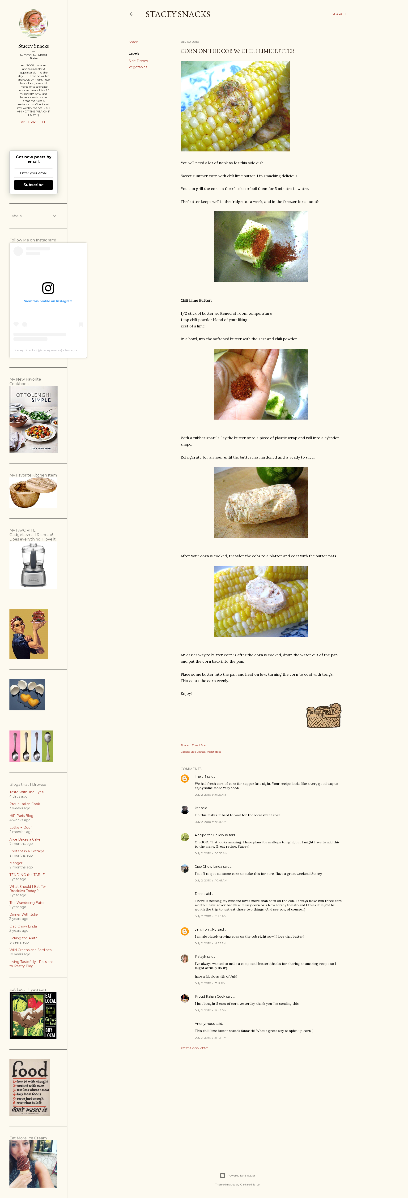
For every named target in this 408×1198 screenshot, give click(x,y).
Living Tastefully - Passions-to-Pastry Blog (32, 964)
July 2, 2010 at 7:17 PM (210, 983)
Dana (199, 894)
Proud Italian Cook (210, 996)
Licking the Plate (23, 938)
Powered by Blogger (241, 1175)
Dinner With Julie (23, 914)
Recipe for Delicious (211, 835)
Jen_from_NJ (206, 929)
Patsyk (200, 956)
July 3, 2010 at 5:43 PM (210, 1037)
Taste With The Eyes (26, 792)
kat (197, 808)
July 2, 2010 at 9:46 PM (210, 1010)
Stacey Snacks (178, 14)
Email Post (199, 745)
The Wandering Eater (27, 903)
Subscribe (33, 185)
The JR (200, 776)
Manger (15, 863)
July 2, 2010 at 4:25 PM (210, 943)
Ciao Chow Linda (208, 866)
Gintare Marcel (250, 1184)
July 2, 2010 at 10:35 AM (211, 853)
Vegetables (138, 67)
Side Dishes (138, 61)
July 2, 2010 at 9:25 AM (210, 794)
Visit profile (33, 122)
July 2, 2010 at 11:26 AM (210, 916)
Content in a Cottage (26, 851)
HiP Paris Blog (21, 816)
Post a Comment (194, 1048)
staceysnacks (51, 350)
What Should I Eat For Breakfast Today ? (27, 889)
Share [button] (133, 42)
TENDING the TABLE (27, 875)
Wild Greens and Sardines (30, 950)
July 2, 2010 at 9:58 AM (210, 822)
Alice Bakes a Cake (24, 839)
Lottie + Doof (20, 827)
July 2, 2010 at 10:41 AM (211, 880)
